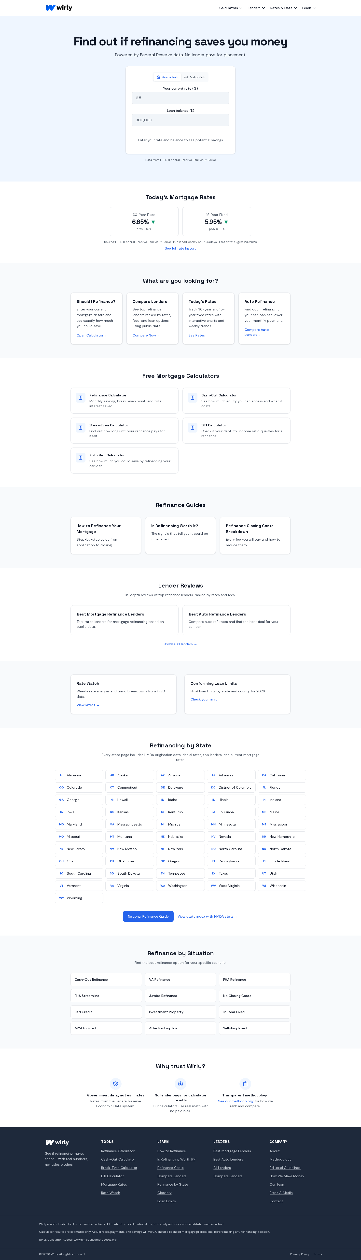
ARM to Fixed (85, 1028)
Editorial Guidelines (285, 1167)
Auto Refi (197, 77)
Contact (276, 1201)
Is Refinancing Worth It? (176, 1159)
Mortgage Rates (114, 1184)
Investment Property (166, 1012)
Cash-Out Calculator (118, 1159)
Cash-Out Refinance (91, 979)
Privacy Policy (299, 1254)
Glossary (164, 1192)
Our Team (277, 1184)
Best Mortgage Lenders (232, 1151)
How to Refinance (171, 1151)
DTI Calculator (112, 1176)
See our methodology (236, 1101)
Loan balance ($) (180, 110)
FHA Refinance (234, 979)
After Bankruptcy (163, 1028)
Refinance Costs (170, 1167)
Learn (306, 8)
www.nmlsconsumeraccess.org (95, 1240)
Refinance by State (172, 1184)
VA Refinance (159, 979)
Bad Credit (83, 1012)
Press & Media (281, 1192)
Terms (317, 1254)
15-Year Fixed (234, 1012)
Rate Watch (110, 1192)
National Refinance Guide (148, 916)
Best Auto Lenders (228, 1159)
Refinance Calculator (118, 1151)
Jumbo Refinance (163, 996)
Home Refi (170, 77)
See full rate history (180, 248)
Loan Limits (166, 1201)
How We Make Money (287, 1176)
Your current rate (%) (180, 88)
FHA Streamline (87, 996)
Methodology (281, 1159)
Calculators (228, 8)
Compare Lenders (171, 1176)
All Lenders (222, 1167)
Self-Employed (235, 1028)
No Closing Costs (237, 996)
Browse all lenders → (180, 644)
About (275, 1151)
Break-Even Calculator (119, 1167)
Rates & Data (281, 8)
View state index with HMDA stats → (208, 916)
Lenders (254, 8)
